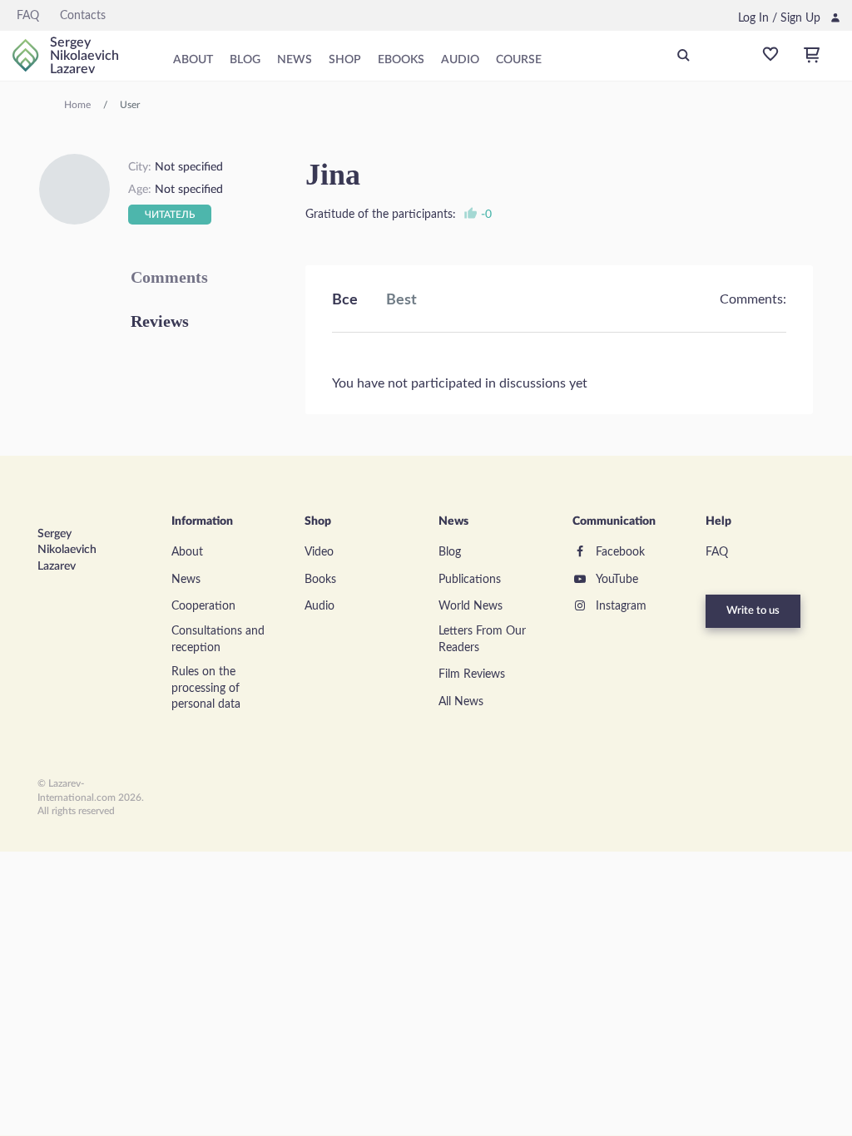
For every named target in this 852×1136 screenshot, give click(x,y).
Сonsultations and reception (218, 639)
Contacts (83, 16)
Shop (345, 60)
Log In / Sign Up (779, 18)
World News (470, 606)
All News (460, 702)
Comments (169, 277)
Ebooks (401, 60)
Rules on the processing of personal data (205, 688)
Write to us (753, 610)
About (193, 60)
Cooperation (203, 606)
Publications (469, 579)
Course (519, 60)
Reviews (160, 321)
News (294, 60)
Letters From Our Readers (482, 639)
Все (345, 300)
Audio (460, 60)
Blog (245, 60)
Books (320, 579)
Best (401, 300)
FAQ (28, 16)
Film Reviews (471, 674)
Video (319, 552)
